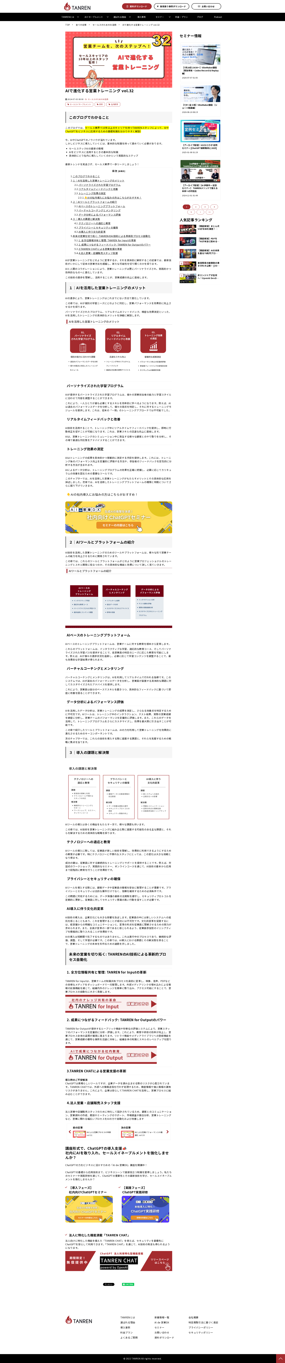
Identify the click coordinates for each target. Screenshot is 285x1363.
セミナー (160, 16)
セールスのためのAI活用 (105, 24)
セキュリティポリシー (201, 1332)
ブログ (200, 16)
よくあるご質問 (129, 1337)
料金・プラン (181, 16)
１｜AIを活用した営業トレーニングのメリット (98, 180)
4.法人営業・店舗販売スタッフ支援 (98, 253)
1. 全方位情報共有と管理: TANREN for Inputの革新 (107, 240)
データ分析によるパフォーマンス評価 (100, 214)
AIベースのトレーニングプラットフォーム (102, 206)
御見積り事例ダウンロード (173, 6)
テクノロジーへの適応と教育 (95, 223)
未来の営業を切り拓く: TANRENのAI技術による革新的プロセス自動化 (111, 236)
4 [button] (214, 207)
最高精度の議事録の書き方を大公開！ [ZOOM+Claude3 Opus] (208, 264)
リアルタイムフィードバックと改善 (98, 189)
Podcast (218, 16)
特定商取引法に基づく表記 (203, 1322)
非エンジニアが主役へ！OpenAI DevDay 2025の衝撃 (208, 277)
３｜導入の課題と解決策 (86, 219)
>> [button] (210, 212)
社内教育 (114, 104)
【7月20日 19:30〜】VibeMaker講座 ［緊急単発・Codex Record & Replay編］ (200, 70)
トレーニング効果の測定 (92, 193)
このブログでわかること (86, 176)
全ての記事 (81, 24)
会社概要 (193, 1317)
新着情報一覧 (162, 1317)
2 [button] (195, 207)
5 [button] (191, 212)
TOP (67, 24)
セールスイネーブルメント (80, 104)
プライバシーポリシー (201, 1327)
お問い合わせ (208, 6)
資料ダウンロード (138, 6)
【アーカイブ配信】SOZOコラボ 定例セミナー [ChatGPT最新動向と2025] (199, 146)
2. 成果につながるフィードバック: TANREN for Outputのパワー (115, 244)
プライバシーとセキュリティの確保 (98, 227)
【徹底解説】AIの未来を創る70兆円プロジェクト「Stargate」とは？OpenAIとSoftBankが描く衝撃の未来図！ (209, 252)
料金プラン (126, 1332)
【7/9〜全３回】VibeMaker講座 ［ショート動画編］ (199, 106)
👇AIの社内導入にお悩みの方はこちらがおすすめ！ (113, 197)
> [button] (200, 212)
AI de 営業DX (162, 1322)
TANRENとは (67, 16)
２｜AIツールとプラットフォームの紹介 (95, 202)
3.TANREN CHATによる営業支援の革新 (100, 249)
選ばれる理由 (120, 16)
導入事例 (141, 16)
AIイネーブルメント (94, 16)
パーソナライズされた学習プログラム (100, 185)
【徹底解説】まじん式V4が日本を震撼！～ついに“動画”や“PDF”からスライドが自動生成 (208, 227)
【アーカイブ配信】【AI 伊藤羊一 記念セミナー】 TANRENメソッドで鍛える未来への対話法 (200, 188)
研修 (101, 104)
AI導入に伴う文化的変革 (92, 231)
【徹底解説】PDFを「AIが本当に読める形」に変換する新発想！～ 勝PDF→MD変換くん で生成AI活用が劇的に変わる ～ (208, 240)
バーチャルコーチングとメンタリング (100, 210)
